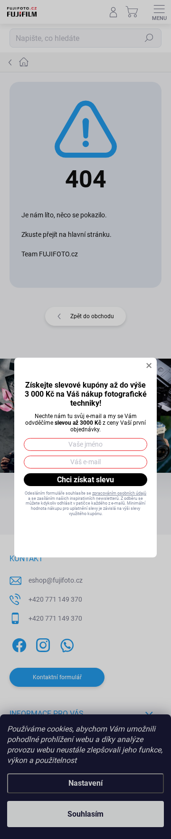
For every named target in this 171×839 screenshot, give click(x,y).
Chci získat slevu (85, 479)
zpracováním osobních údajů (119, 493)
